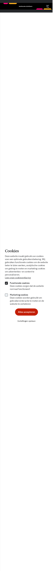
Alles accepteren (26, 312)
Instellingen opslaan (26, 321)
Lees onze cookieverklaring (18, 277)
